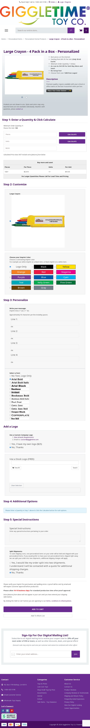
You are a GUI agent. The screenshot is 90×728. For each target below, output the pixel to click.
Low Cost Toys (42, 687)
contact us (19, 109)
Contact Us (68, 687)
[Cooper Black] (45, 411)
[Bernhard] (45, 392)
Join (75, 654)
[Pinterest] (12, 711)
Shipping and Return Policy (73, 696)
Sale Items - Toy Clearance (47, 702)
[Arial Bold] (45, 379)
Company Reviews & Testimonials (76, 693)
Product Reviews (70, 690)
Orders (52, 2)
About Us (67, 684)
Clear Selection (16, 485)
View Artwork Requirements (24, 437)
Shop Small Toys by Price (46, 690)
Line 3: (14, 342)
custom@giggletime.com (30, 440)
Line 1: (14, 319)
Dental (39, 696)
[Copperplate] (45, 415)
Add (38, 609)
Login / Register (65, 2)
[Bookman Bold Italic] (45, 398)
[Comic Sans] (45, 405)
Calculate (72, 134)
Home (3, 39)
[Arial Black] (45, 385)
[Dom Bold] (45, 418)
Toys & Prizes (42, 684)
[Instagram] (7, 711)
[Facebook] (3, 711)
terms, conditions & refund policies (58, 601)
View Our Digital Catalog (73, 705)
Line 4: (14, 354)
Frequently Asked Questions (74, 699)
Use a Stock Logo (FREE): (22, 459)
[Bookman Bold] (45, 395)
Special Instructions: (20, 528)
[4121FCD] (45, 221)
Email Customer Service (12, 695)
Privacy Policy (69, 702)
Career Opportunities (71, 708)
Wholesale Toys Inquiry (12, 700)
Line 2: (14, 331)
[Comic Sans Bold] (45, 408)
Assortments (42, 693)
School (39, 699)
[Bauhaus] (45, 389)
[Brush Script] (45, 402)
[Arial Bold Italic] (45, 382)
